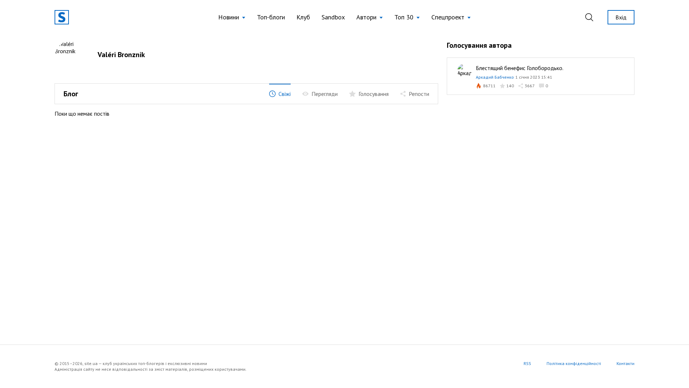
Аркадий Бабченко (495, 77)
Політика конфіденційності (574, 363)
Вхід (621, 17)
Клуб (303, 17)
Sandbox (333, 17)
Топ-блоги (271, 17)
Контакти (625, 363)
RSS (527, 363)
